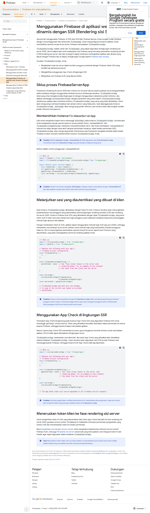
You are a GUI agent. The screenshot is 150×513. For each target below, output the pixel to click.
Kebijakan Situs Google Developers (106, 453)
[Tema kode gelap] (120, 154)
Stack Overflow (116, 476)
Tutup (130, 33)
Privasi (44, 508)
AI (31, 14)
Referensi (70, 14)
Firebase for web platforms (36, 9)
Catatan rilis (115, 483)
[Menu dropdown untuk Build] (29, 2)
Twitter (73, 480)
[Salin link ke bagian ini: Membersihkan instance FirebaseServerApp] (98, 116)
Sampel (34, 480)
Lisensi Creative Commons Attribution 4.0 (94, 451)
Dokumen (53, 3)
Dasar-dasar (19, 14)
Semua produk (113, 499)
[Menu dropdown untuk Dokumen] (59, 2)
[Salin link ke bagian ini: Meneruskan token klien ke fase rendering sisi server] (122, 414)
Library (34, 483)
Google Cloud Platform (95, 499)
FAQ (112, 487)
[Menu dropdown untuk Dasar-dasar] (26, 14)
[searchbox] (15, 21)
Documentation (11, 9)
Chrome (70, 499)
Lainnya (67, 3)
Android (60, 499)
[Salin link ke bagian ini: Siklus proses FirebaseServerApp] (91, 85)
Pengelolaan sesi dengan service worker (57, 429)
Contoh (81, 14)
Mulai (141, 33)
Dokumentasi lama (117, 490)
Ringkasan (6, 14)
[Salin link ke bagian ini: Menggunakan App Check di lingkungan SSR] (109, 315)
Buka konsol (135, 3)
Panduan (35, 473)
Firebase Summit (77, 476)
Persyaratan (36, 508)
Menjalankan (38, 3)
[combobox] (87, 3)
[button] (13, 34)
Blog (125, 3)
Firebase (39, 21)
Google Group (116, 480)
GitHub (34, 487)
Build (24, 3)
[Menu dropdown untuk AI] (35, 14)
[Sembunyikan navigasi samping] (26, 509)
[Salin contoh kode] (123, 154)
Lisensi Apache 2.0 (55, 453)
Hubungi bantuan (117, 473)
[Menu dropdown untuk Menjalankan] (45, 2)
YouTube (74, 483)
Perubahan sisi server (65, 432)
